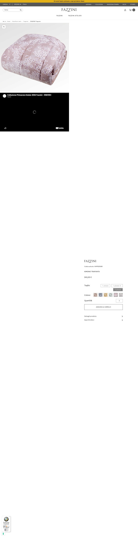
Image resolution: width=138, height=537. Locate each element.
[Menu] (9, 517)
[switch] (6, 530)
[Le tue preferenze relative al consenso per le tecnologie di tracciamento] (3, 533)
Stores (132, 4)
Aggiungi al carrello (103, 307)
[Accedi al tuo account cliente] (125, 10)
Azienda (89, 4)
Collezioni (99, 4)
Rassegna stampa (113, 4)
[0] (130, 10)
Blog (125, 4)
